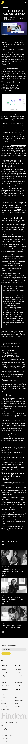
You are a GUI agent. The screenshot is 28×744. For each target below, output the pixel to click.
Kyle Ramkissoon (5, 452)
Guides (3, 700)
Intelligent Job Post (6, 676)
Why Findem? (18, 669)
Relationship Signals (19, 676)
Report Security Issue (6, 735)
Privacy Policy (4, 738)
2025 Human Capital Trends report (17, 263)
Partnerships (18, 685)
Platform (3, 669)
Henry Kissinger (14, 186)
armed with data (12, 386)
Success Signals (18, 672)
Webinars (3, 697)
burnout (19, 209)
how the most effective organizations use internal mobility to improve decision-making (12, 236)
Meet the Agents (5, 679)
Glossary (3, 703)
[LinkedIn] (2, 661)
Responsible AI (18, 682)
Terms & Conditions (6, 732)
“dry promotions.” (11, 205)
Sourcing (3, 682)
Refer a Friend (18, 706)
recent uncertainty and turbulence (18, 52)
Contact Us (17, 703)
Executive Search (5, 685)
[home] (2, 2)
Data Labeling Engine (6, 672)
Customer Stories (19, 700)
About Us (17, 694)
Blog (2, 694)
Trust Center (4, 706)
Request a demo (5, 526)
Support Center (5, 709)
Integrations (17, 679)
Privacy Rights (4, 729)
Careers (16, 697)
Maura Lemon (4, 273)
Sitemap (3, 725)
